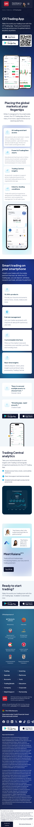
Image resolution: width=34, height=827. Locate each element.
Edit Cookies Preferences (25, 824)
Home (3, 10)
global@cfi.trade (24, 705)
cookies (31, 818)
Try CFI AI (8, 569)
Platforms (9, 10)
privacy (4, 819)
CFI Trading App (17, 10)
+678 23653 (13, 705)
